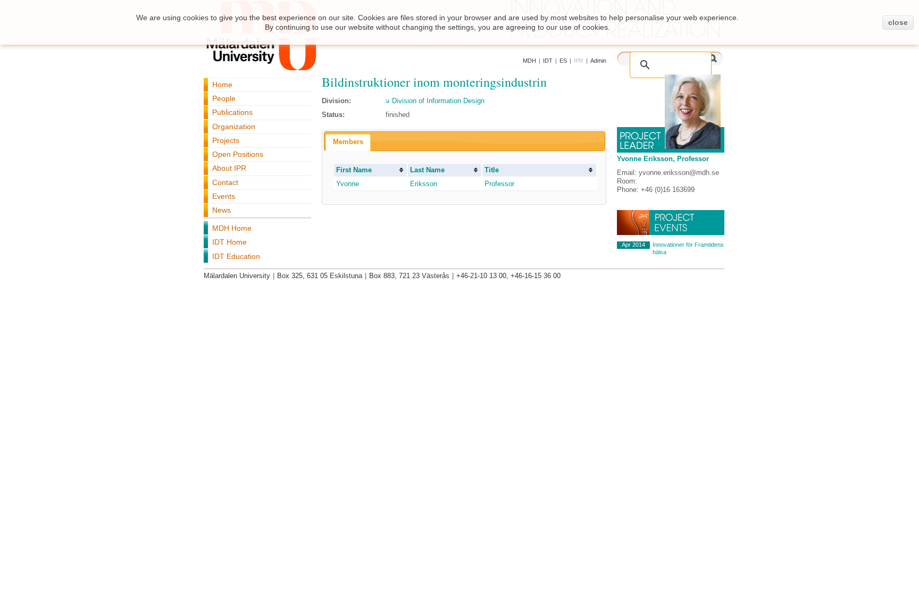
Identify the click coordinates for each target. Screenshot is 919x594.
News (221, 210)
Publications (232, 112)
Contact (225, 182)
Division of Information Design (438, 101)
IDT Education (236, 256)
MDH (529, 60)
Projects (225, 140)
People (224, 98)
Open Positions (237, 154)
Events (223, 196)
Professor (499, 184)
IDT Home (229, 242)
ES (563, 60)
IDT (548, 60)
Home (222, 84)
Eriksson (423, 184)
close (898, 22)
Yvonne (347, 184)
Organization (233, 126)
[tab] (348, 142)
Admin (598, 60)
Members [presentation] (348, 142)
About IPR (229, 168)
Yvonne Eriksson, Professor (663, 159)
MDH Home (232, 228)
